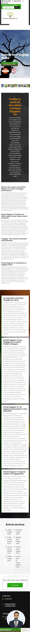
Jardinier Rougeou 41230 (9, 532)
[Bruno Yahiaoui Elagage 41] (9, 16)
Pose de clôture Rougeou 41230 (18, 550)
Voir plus (15, 585)
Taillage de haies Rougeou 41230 (9, 540)
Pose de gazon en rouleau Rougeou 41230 (18, 562)
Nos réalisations (9, 64)
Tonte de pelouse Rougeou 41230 (9, 550)
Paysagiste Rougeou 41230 (19, 532)
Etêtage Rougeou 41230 (9, 558)
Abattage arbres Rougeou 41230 (18, 540)
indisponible (7, 1)
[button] (14, 76)
